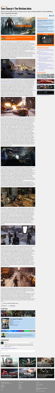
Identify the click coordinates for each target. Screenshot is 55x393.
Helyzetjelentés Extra (42, 63)
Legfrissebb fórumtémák (43, 48)
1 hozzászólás (13, 15)
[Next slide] (34, 313)
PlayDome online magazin (5, 382)
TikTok (19, 389)
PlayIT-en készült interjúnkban (8, 82)
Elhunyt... (40, 51)
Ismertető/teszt (4, 6)
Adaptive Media (38, 389)
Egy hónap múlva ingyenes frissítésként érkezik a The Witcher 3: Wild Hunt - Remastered (45, 20)
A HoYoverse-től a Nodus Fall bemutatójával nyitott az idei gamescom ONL (45, 31)
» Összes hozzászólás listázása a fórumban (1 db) (9, 348)
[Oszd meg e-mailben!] (53, 15)
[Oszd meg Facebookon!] (4, 331)
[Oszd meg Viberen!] (21, 331)
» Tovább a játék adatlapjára (14, 325)
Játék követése (12, 305)
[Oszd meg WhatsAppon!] (26, 331)
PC (13, 320)
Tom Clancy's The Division (16, 319)
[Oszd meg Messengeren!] (15, 331)
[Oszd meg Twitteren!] (51, 15)
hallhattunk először (11, 41)
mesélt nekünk (22, 82)
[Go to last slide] (2, 313)
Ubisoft (13, 323)
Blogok (2, 389)
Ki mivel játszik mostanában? (43, 52)
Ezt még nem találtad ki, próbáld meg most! (45, 44)
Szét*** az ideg (41, 70)
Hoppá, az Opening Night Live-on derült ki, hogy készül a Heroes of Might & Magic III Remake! (45, 27)
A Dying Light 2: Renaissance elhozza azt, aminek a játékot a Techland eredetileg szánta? (44, 29)
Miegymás (37, 386)
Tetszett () (4, 305)
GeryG (3, 15)
